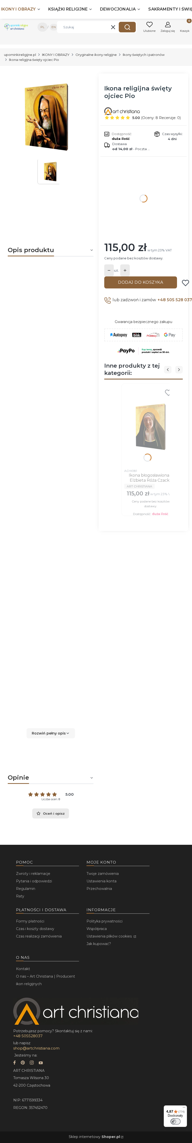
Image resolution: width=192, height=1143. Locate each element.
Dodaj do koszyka (140, 282)
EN (54, 27)
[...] (46, 116)
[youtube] (41, 1063)
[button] (127, 27)
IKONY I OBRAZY (56, 55)
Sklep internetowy (94, 1136)
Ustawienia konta (101, 881)
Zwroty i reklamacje (33, 873)
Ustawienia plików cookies (109, 936)
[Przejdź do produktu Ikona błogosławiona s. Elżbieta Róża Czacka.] (150, 426)
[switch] (175, 1121)
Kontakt (23, 969)
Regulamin (25, 888)
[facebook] (14, 1063)
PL (42, 27)
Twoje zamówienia (102, 873)
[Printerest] (23, 1063)
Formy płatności (30, 921)
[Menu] (184, 1108)
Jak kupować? (98, 944)
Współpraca (96, 928)
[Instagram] (32, 1063)
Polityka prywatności (104, 921)
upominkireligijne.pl (20, 55)
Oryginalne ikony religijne (96, 55)
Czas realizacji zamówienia (39, 936)
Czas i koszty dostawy (35, 928)
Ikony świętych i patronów (143, 55)
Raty (20, 896)
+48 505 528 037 (175, 299)
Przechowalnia (99, 888)
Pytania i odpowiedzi (34, 881)
